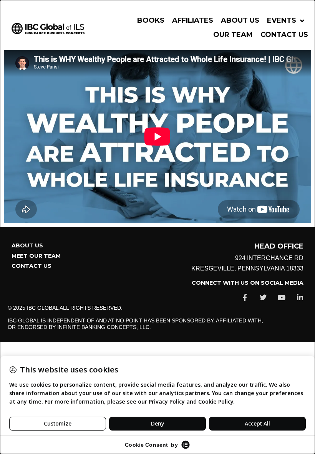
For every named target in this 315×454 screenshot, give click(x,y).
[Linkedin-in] (300, 297)
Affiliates (192, 20)
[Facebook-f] (244, 297)
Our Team (233, 34)
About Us (240, 20)
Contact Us (284, 34)
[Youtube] (281, 297)
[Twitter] (263, 297)
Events (281, 20)
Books (150, 20)
